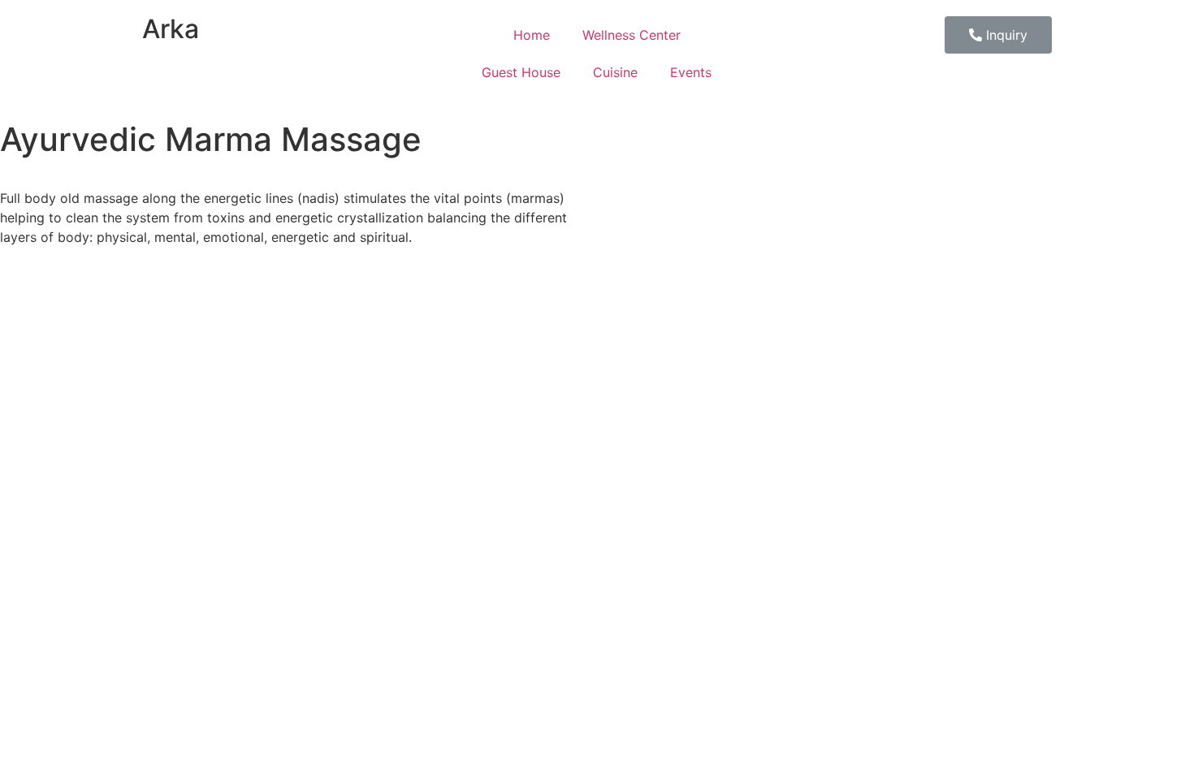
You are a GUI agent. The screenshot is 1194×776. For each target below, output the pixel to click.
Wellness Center (631, 35)
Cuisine (615, 72)
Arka (170, 29)
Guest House (521, 72)
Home (531, 35)
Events (691, 72)
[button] (998, 35)
